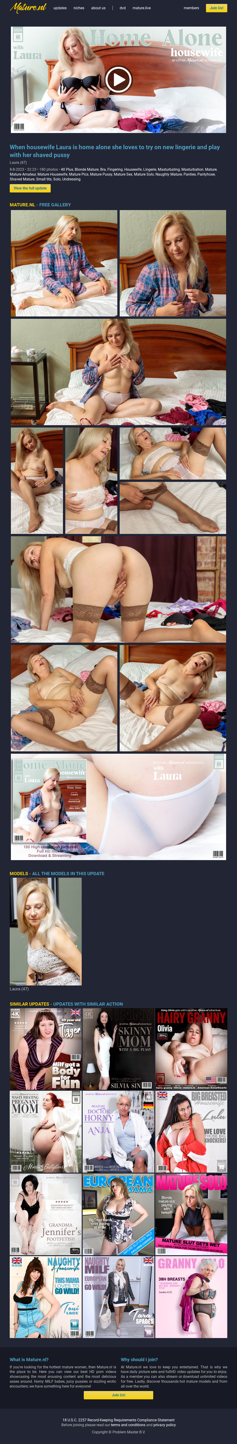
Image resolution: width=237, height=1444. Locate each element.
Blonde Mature (87, 169)
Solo (57, 179)
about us (98, 8)
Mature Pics (78, 174)
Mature (211, 169)
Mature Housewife (52, 174)
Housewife (133, 169)
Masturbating (169, 169)
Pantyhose (206, 174)
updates (60, 8)
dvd (123, 8)
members (191, 8)
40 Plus (67, 169)
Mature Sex (123, 174)
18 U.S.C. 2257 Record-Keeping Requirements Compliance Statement (118, 1420)
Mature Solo (144, 174)
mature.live (142, 8)
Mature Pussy (101, 174)
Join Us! (216, 8)
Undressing (71, 179)
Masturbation (192, 169)
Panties (190, 174)
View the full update (30, 188)
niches (79, 8)
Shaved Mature (22, 179)
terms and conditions (128, 1425)
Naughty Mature (169, 174)
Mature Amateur (23, 174)
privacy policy (164, 1425)
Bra (103, 169)
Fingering (115, 169)
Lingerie (149, 169)
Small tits (44, 179)
